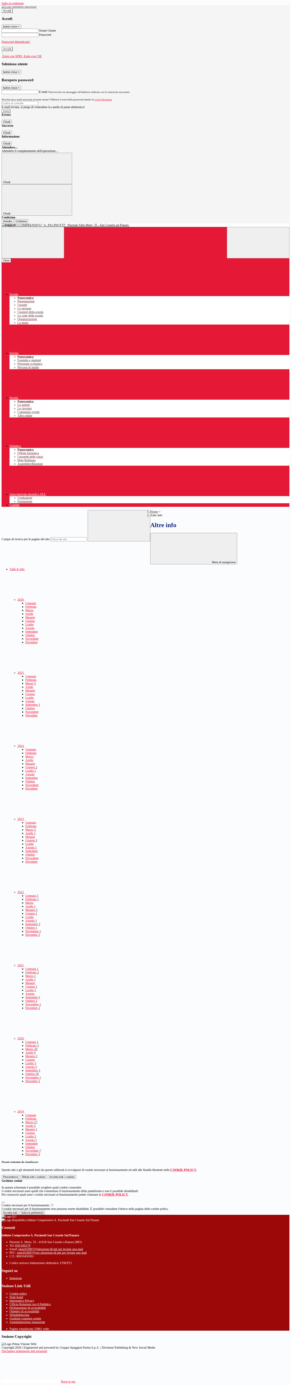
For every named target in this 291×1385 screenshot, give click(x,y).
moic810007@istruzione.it (50, 1249)
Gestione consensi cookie (25, 1318)
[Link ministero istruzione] (19, 6)
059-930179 (22, 1245)
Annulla (7, 221)
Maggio (30, 617)
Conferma (21, 221)
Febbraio (30, 606)
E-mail (43, 91)
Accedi (7, 10)
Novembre (32, 638)
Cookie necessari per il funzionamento (26, 1205)
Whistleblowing (19, 1315)
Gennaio (30, 603)
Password (45, 34)
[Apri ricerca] (258, 242)
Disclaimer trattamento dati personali (24, 1351)
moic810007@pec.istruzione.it (52, 1252)
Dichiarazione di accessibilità (28, 1307)
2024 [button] (21, 746)
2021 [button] (21, 965)
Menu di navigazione (223, 562)
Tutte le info (17, 569)
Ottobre (30, 635)
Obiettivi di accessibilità (24, 1311)
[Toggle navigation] (33, 242)
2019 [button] (21, 1111)
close (6, 260)
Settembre (31, 631)
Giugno (30, 621)
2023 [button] (21, 819)
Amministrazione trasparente (27, 1322)
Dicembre (31, 642)
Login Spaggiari (103, 99)
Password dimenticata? (16, 41)
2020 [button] (21, 1038)
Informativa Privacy (22, 1300)
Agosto (29, 628)
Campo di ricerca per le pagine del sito (25, 539)
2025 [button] (21, 672)
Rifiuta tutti (34, 1176)
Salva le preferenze (32, 1212)
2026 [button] (21, 599)
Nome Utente (47, 30)
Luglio (29, 624)
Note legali (16, 1297)
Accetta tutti (62, 1176)
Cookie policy (18, 1293)
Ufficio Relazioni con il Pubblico (30, 1304)
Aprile (29, 614)
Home (154, 511)
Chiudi (6, 121)
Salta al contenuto (13, 3)
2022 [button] (21, 892)
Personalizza (10, 1176)
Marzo (29, 610)
